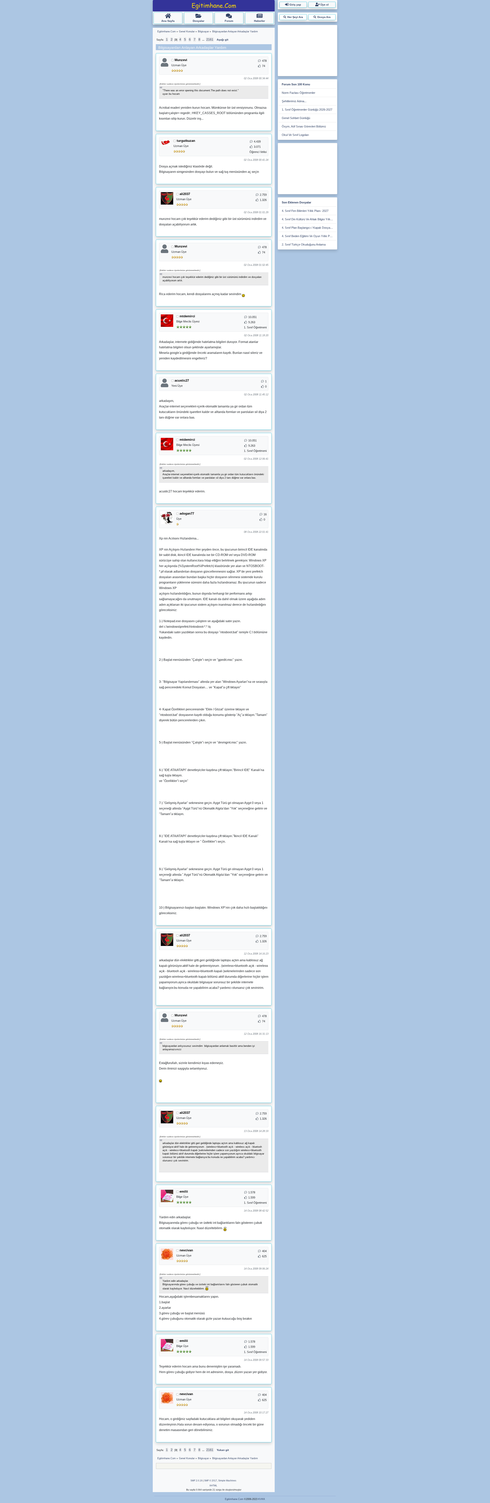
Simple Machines (227, 1480)
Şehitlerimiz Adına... (294, 101)
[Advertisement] (307, 50)
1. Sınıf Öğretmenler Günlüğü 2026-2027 (307, 109)
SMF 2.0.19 (196, 1480)
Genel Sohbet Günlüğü (296, 118)
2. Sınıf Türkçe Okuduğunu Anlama (304, 244)
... (203, 39)
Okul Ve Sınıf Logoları (295, 134)
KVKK (261, 1499)
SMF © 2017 (210, 1480)
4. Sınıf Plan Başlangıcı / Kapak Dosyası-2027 (309, 227)
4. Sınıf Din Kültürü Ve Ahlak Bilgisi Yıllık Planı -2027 (309, 219)
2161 (209, 39)
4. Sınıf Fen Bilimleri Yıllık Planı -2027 (305, 210)
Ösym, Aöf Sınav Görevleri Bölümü (304, 126)
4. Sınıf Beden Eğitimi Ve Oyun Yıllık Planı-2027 (309, 236)
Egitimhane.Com (234, 1499)
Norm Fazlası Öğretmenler (298, 92)
